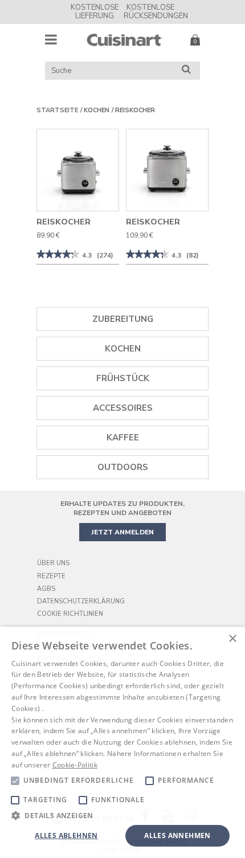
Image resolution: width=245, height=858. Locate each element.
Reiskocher (135, 110)
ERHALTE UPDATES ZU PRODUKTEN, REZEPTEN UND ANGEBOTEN (122, 508)
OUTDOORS (122, 467)
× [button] (232, 639)
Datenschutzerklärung (81, 601)
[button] (122, 815)
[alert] (122, 742)
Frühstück (122, 378)
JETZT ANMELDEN (122, 532)
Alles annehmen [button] (177, 835)
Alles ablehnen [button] (66, 835)
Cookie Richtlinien (70, 614)
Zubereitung (122, 319)
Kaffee (123, 437)
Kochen (96, 110)
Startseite (57, 110)
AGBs (46, 589)
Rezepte (51, 576)
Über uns (53, 563)
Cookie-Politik (74, 765)
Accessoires (123, 408)
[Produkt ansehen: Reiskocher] (77, 170)
